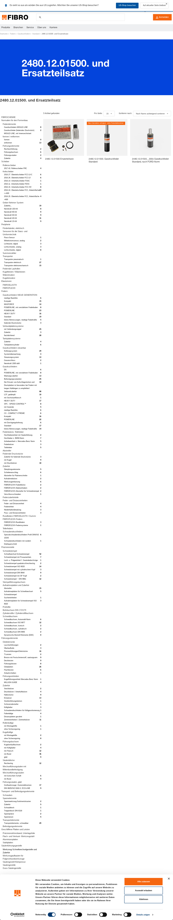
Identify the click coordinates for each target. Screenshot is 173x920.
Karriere (53, 28)
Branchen (18, 28)
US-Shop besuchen (127, 5)
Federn (12, 34)
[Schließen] (166, 4)
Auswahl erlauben (143, 890)
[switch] (78, 914)
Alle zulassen (143, 881)
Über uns (41, 28)
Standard (35, 34)
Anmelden (164, 17)
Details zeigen (143, 915)
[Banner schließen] (169, 879)
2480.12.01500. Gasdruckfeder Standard (104, 160)
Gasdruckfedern (24, 34)
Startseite (4, 34)
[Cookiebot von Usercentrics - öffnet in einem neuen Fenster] (17, 915)
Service (30, 28)
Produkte (5, 28)
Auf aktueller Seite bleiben (154, 5)
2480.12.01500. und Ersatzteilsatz (55, 34)
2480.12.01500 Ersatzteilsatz (59, 159)
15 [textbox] (107, 113)
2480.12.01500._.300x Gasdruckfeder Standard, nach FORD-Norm (150, 160)
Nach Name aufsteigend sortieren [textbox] (150, 113)
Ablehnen (143, 899)
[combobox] (109, 113)
